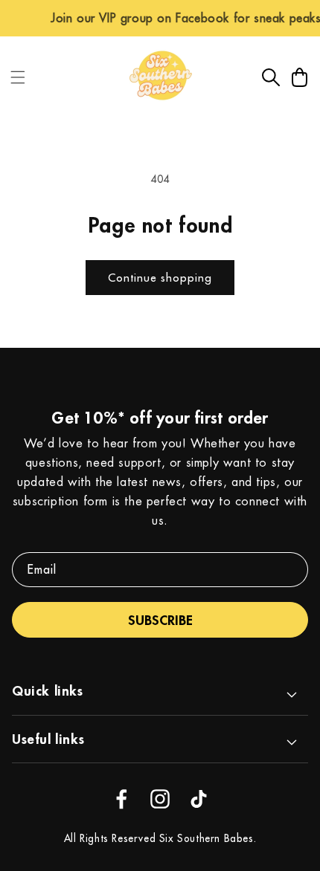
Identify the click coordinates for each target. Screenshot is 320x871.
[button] (18, 77)
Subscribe (160, 620)
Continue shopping (160, 278)
